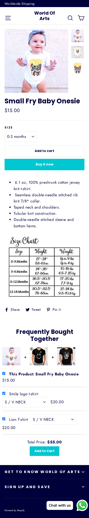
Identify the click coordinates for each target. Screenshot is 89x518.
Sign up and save (27, 486)
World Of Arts (44, 16)
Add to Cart (44, 451)
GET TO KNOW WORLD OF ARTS (42, 471)
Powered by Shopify (15, 510)
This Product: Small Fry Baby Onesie (44, 374)
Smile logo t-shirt (23, 394)
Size (9, 127)
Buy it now (44, 164)
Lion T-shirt (18, 419)
